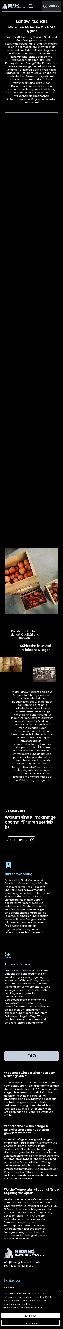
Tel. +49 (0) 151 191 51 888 (18, 1265)
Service (9, 1288)
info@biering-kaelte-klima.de (22, 1262)
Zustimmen (30, 1315)
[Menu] (31, 5)
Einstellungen (30, 1323)
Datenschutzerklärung (31, 1307)
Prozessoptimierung (19, 964)
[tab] (31, 1056)
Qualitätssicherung (19, 874)
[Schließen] (58, 1293)
